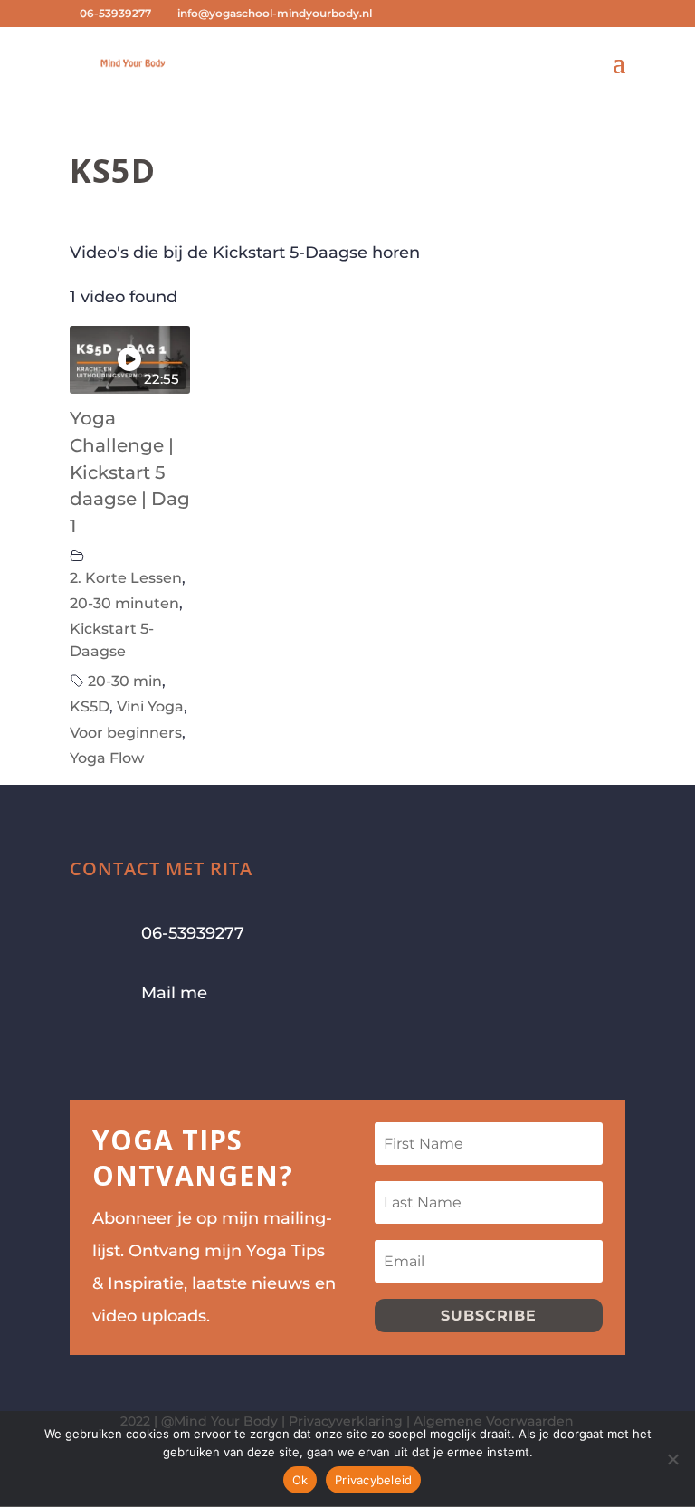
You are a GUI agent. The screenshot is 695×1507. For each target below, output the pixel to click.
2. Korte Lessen (126, 577)
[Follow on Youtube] (156, 1050)
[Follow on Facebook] (84, 1050)
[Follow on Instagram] (120, 1050)
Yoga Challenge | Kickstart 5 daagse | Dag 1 (130, 472)
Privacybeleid (373, 1480)
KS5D (89, 706)
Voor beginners (126, 732)
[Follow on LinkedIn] (192, 1050)
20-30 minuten (124, 603)
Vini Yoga (150, 706)
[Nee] (672, 1459)
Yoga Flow (107, 758)
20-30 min (125, 681)
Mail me (174, 993)
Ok (300, 1480)
